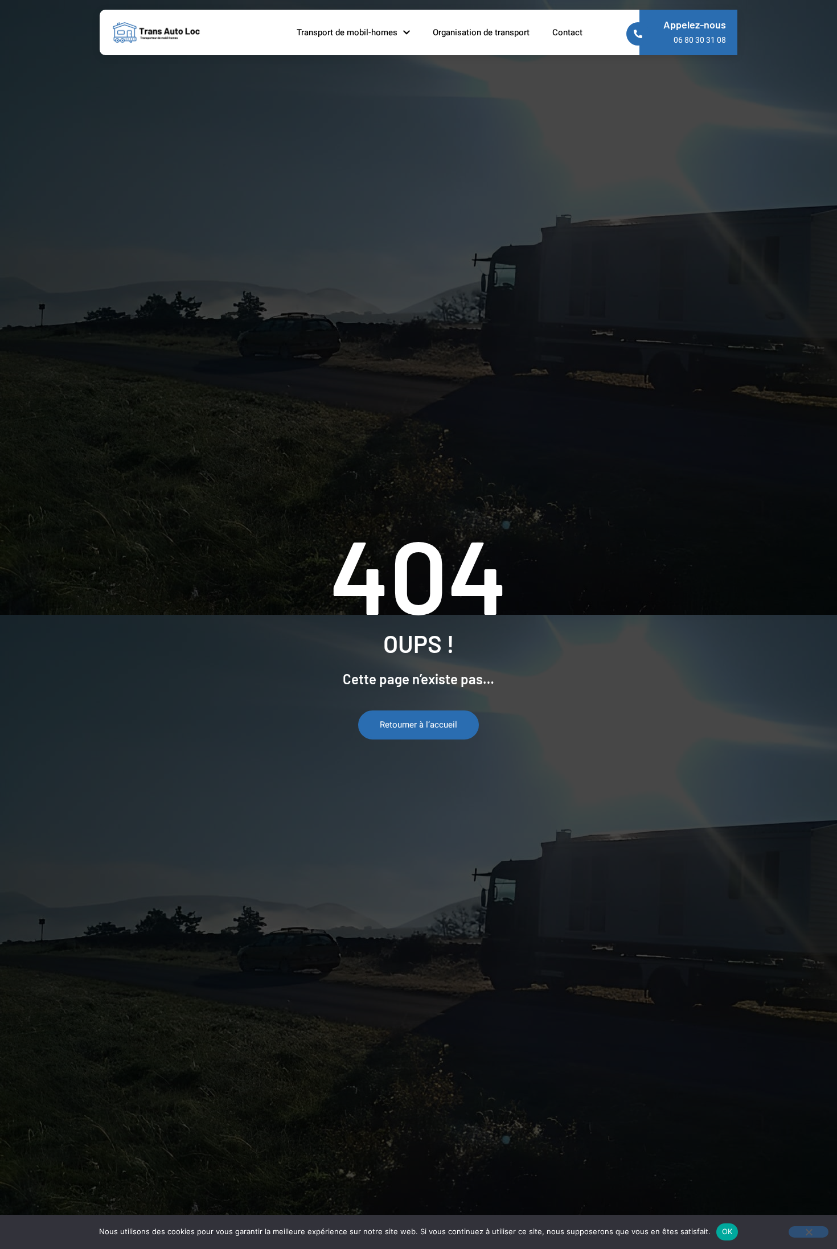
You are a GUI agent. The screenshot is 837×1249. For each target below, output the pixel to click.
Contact (567, 32)
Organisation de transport (481, 32)
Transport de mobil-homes (347, 32)
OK (727, 1231)
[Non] (808, 1232)
